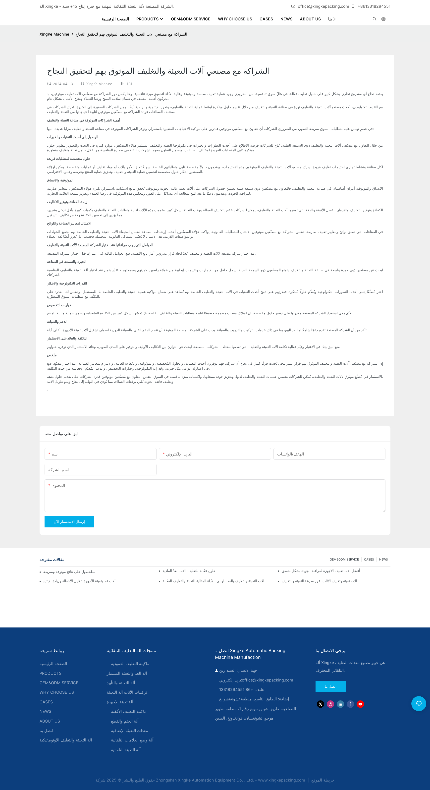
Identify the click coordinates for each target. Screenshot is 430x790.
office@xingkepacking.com (323, 6)
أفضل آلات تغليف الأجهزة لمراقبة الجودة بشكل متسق (321, 570)
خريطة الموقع (322, 780)
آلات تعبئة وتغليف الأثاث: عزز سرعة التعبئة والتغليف (319, 581)
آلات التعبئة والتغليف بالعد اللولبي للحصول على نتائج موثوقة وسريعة (69, 571)
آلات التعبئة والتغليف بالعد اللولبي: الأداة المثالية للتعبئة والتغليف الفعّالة (213, 581)
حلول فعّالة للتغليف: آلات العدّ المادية (189, 570)
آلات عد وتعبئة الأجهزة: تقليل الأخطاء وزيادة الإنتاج (79, 581)
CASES (369, 559)
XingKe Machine (54, 34)
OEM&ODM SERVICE (344, 559)
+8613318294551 (373, 6)
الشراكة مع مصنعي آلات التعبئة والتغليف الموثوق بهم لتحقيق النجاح (131, 34)
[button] (334, 19)
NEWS (383, 559)
